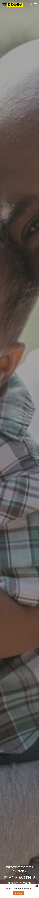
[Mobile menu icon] (35, 4)
